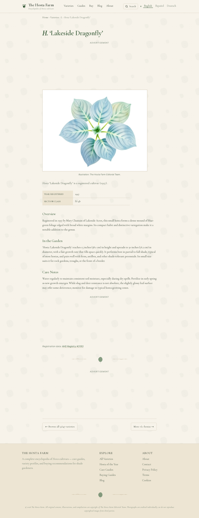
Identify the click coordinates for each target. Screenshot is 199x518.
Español (159, 5)
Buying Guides (108, 475)
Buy (91, 5)
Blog (99, 5)
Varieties (68, 5)
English (148, 5)
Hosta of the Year (109, 464)
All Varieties (106, 459)
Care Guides (106, 469)
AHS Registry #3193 (72, 346)
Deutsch (171, 5)
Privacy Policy (149, 469)
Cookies (146, 480)
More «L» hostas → (144, 426)
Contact (146, 464)
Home (45, 17)
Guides (81, 5)
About (109, 5)
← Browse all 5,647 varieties (60, 426)
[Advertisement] (99, 65)
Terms (145, 475)
